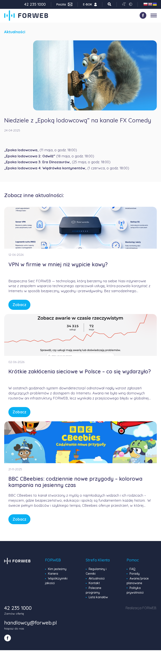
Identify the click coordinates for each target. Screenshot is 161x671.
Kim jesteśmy (57, 569)
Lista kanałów (98, 597)
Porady (135, 574)
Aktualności (97, 578)
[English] (150, 4)
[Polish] (145, 4)
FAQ (132, 569)
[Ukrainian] (155, 4)
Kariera (53, 574)
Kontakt (94, 583)
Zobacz (19, 304)
